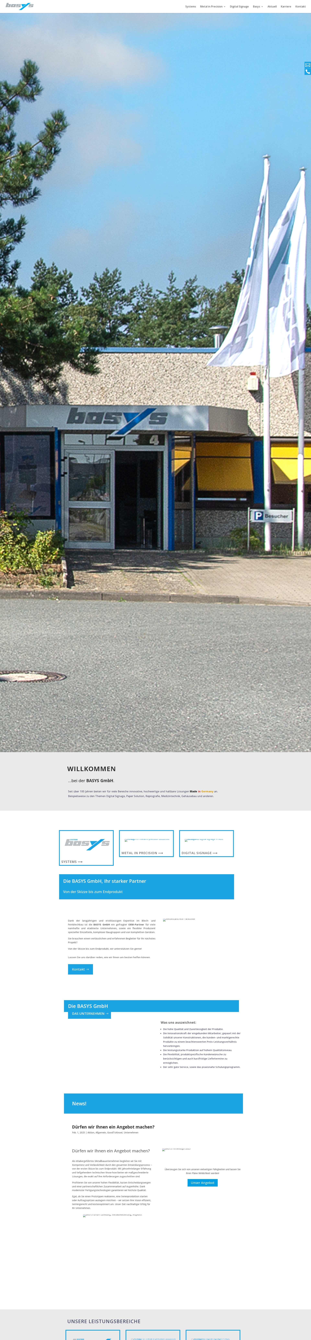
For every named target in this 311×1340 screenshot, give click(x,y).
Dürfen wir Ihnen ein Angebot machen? (113, 1127)
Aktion (90, 1132)
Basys (256, 6)
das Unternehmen (88, 1013)
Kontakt (300, 6)
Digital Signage (239, 6)
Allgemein (101, 1132)
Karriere (286, 6)
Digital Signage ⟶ (200, 853)
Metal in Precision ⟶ (142, 853)
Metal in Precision (211, 6)
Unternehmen (131, 1132)
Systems (190, 6)
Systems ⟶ (72, 861)
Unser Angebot (202, 1183)
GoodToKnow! (114, 1132)
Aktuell (272, 6)
